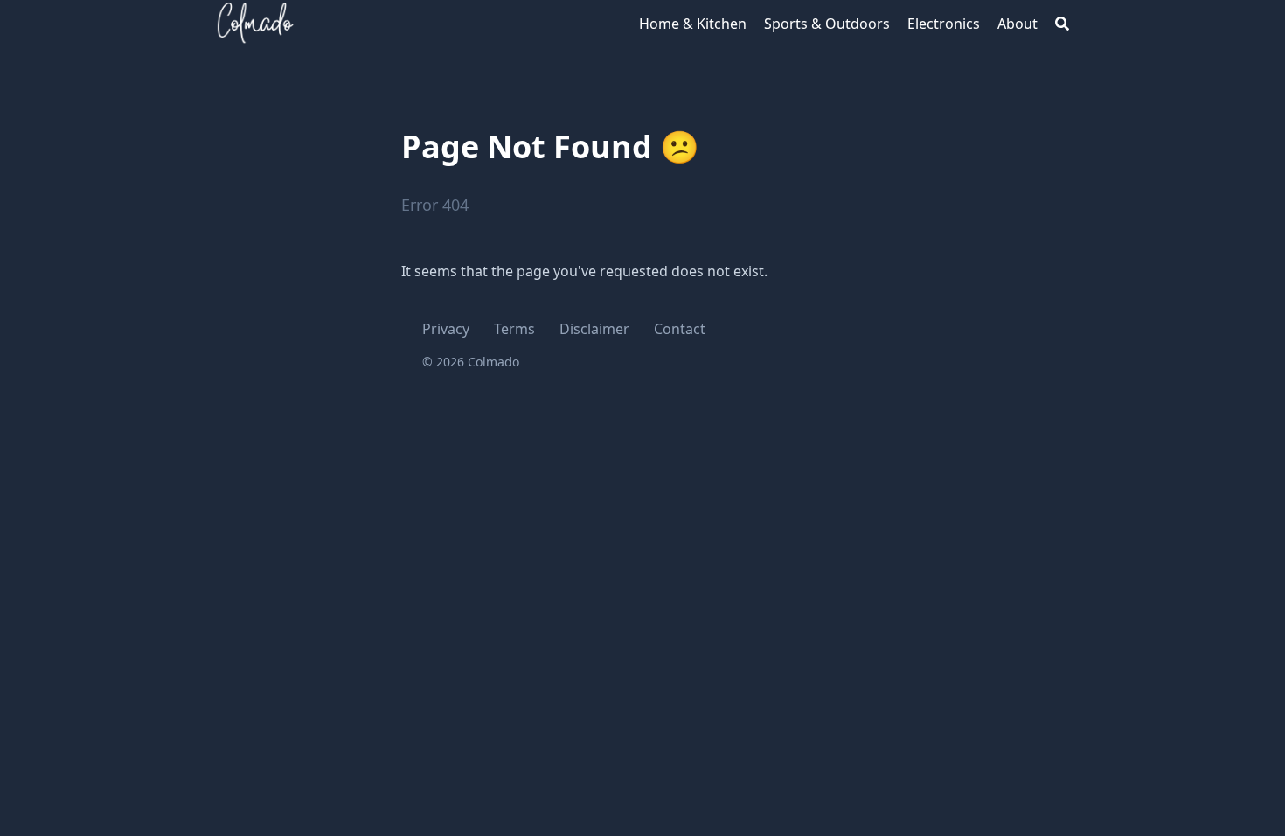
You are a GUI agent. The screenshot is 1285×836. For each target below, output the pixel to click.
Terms (514, 328)
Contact (679, 328)
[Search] (1062, 24)
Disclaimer (594, 328)
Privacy (445, 328)
